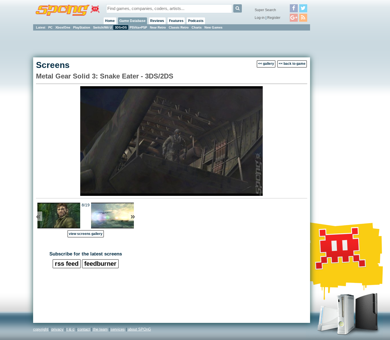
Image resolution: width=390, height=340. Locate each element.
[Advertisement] (336, 117)
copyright (40, 329)
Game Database (132, 21)
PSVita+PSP (138, 27)
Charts (197, 27)
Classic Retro (179, 27)
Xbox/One (62, 27)
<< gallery (266, 64)
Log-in (260, 18)
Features (176, 21)
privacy (57, 329)
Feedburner (100, 263)
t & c (71, 329)
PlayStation (81, 27)
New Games (213, 27)
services (118, 329)
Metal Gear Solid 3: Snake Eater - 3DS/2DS (104, 76)
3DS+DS (121, 27)
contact (84, 329)
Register (273, 18)
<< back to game (292, 64)
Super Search (265, 10)
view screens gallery (85, 234)
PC (50, 27)
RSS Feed (67, 263)
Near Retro (158, 27)
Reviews (157, 21)
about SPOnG (139, 329)
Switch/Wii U (102, 27)
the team (100, 329)
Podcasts (196, 21)
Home (110, 21)
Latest (40, 27)
